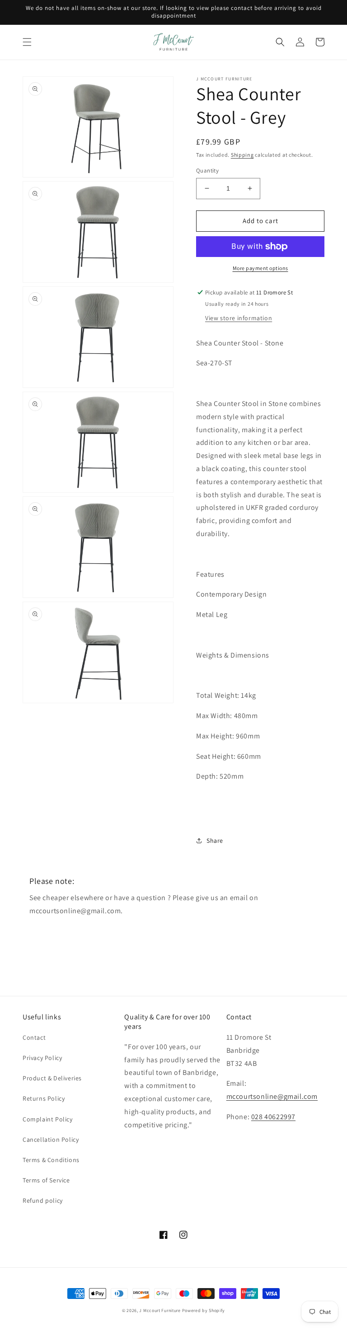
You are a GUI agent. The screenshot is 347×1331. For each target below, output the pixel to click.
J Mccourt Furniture (159, 1310)
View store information (238, 318)
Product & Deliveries (52, 1078)
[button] (27, 42)
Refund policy (43, 1200)
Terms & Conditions (51, 1160)
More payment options (260, 268)
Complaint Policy (48, 1119)
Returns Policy (44, 1098)
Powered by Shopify (203, 1310)
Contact (34, 1037)
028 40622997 (273, 1116)
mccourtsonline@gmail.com (272, 1096)
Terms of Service (46, 1180)
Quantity (207, 170)
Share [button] (214, 840)
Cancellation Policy (51, 1139)
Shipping (242, 154)
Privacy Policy (42, 1058)
